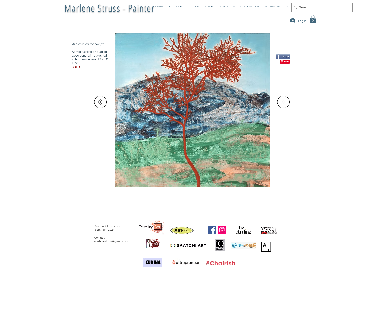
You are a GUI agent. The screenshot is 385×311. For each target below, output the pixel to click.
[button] (178, 6)
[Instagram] (222, 230)
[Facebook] (212, 230)
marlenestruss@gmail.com (111, 241)
